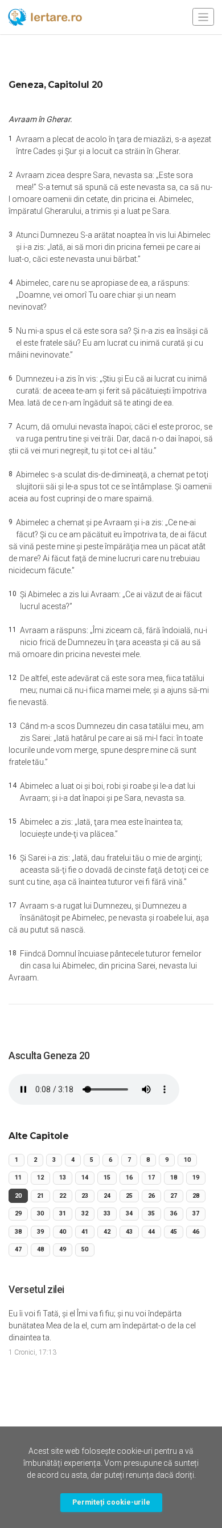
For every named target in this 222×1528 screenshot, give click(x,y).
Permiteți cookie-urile (111, 1502)
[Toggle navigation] (203, 17)
